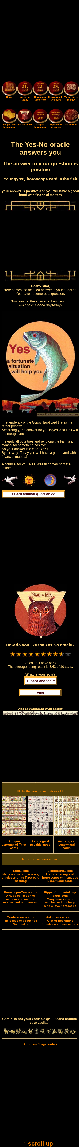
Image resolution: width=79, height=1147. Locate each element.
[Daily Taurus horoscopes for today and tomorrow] (12, 1033)
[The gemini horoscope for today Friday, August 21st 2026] (24, 89)
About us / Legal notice (40, 1044)
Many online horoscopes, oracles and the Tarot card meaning (20, 876)
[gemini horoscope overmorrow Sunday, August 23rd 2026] (55, 89)
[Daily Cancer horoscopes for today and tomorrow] (24, 1033)
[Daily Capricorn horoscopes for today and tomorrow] (61, 1033)
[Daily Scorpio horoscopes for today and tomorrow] (49, 1033)
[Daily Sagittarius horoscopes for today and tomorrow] (55, 1033)
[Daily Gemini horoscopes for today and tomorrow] (18, 1033)
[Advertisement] (39, 41)
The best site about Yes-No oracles (20, 920)
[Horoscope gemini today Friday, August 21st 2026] (9, 95)
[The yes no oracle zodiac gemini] (24, 122)
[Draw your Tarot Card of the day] (71, 95)
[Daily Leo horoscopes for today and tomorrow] (30, 1033)
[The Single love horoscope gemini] (9, 122)
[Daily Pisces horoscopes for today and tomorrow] (73, 1033)
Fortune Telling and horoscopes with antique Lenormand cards (60, 876)
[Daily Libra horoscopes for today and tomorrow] (42, 1033)
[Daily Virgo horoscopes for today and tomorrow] (36, 1033)
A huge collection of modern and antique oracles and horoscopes (20, 897)
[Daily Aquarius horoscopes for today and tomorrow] (67, 1033)
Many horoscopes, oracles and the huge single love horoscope (60, 899)
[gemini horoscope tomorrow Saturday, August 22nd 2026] (40, 89)
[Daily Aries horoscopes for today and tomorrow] (6, 1033)
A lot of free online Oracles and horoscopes (60, 920)
